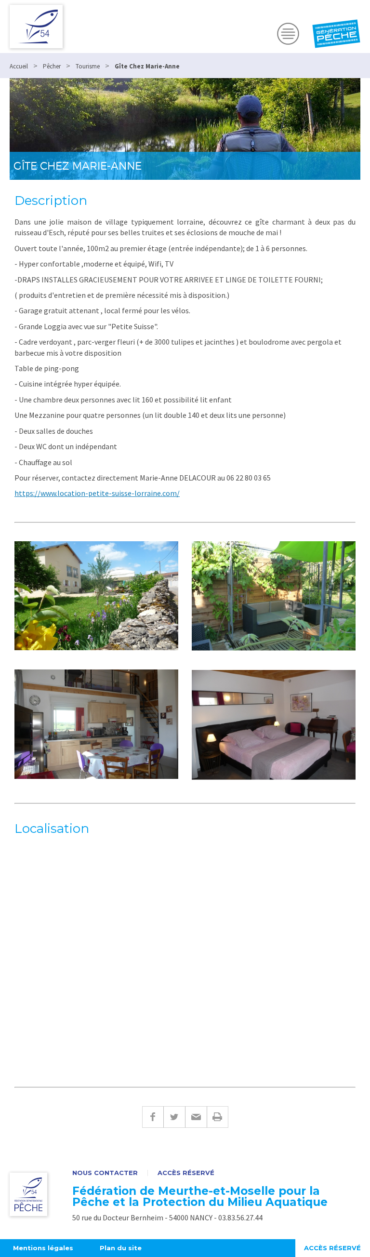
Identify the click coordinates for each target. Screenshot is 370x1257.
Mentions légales (43, 1248)
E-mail (196, 1117)
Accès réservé (186, 1173)
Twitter (174, 1117)
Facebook (152, 1117)
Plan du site (121, 1248)
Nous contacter (105, 1173)
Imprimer (217, 1117)
